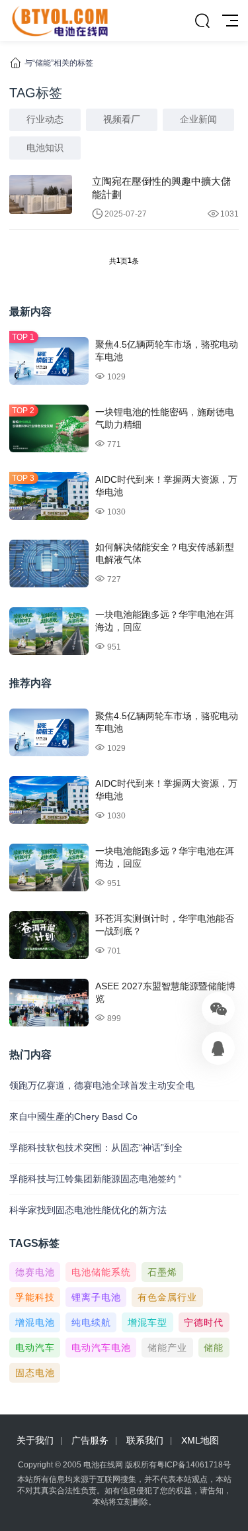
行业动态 (44, 119)
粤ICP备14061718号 (194, 1464)
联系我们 (144, 1440)
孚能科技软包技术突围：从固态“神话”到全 (96, 1147)
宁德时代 (204, 1322)
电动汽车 (35, 1347)
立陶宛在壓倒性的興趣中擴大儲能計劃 (161, 187)
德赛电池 (35, 1272)
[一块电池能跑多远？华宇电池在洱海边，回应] (49, 631)
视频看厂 (121, 119)
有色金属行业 (167, 1297)
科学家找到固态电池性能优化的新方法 (88, 1210)
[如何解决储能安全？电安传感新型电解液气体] (49, 563)
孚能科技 (35, 1297)
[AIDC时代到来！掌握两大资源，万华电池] (49, 496)
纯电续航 (91, 1322)
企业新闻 (198, 119)
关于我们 (35, 1440)
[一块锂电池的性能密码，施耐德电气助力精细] (49, 428)
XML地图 (200, 1440)
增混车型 (147, 1322)
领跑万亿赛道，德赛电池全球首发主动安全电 (101, 1085)
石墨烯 (162, 1272)
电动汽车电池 (101, 1347)
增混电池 (35, 1322)
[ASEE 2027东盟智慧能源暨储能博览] (49, 1002)
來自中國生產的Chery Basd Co (73, 1116)
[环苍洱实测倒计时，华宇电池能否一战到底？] (49, 935)
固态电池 (35, 1372)
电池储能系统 (101, 1272)
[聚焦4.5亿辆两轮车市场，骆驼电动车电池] (49, 361)
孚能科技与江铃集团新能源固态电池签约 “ (95, 1178)
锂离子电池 (96, 1297)
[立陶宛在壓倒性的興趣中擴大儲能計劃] (40, 194)
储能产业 (167, 1347)
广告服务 (89, 1440)
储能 (214, 1347)
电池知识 (44, 147)
